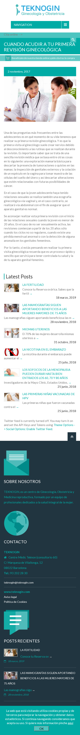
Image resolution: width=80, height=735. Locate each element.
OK (41, 728)
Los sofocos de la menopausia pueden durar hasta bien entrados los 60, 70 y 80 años (46, 374)
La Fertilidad (33, 284)
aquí (70, 723)
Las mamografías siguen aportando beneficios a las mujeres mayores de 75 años (44, 309)
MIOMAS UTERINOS (36, 329)
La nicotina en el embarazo (44, 349)
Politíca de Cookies (15, 601)
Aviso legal (10, 596)
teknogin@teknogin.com (19, 582)
